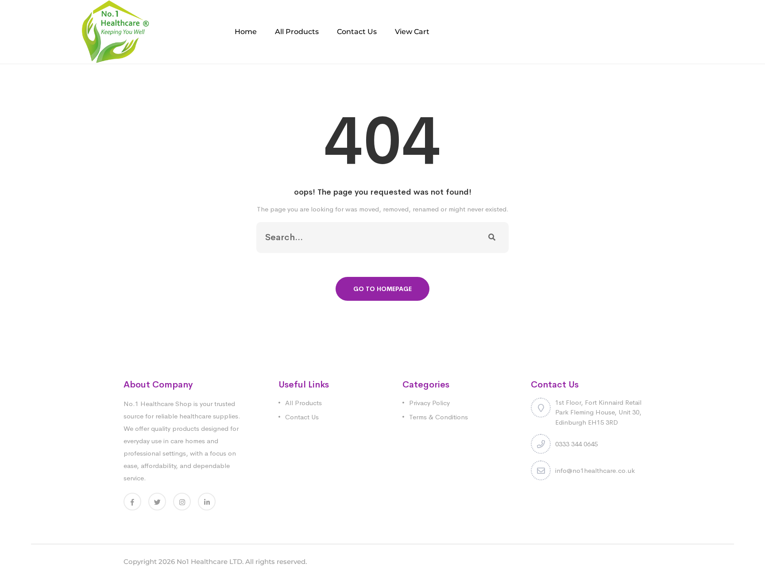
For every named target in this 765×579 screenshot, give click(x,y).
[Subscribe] (492, 237)
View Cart (412, 31)
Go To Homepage (382, 289)
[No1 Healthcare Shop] (115, 31)
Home (246, 31)
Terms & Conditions (438, 417)
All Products (297, 31)
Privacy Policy (429, 403)
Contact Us (357, 31)
